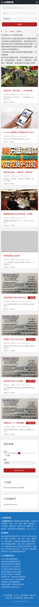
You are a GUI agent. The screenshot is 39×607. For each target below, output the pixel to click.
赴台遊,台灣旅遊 (7, 574)
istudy (15, 218)
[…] (9, 99)
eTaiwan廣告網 (14, 567)
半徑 (5, 451)
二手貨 (16, 579)
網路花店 (32, 595)
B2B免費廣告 (8, 595)
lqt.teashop (17, 259)
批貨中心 (8, 94)
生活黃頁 (18, 572)
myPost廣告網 (6, 559)
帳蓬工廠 (9, 598)
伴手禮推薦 (24, 595)
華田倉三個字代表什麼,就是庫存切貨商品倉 (21, 339)
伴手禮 (19, 577)
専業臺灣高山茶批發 (12, 256)
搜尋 (20, 24)
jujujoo (16, 136)
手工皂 (16, 595)
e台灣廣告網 (8, 2)
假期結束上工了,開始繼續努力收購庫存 (19, 423)
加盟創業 (15, 582)
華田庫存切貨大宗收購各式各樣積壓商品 (20, 381)
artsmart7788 (17, 301)
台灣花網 (20, 584)
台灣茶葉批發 (6, 587)
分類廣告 (17, 564)
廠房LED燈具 (28, 598)
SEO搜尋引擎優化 (7, 569)
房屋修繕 (4, 562)
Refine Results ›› (19, 470)
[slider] (19, 453)
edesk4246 (17, 94)
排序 (5, 459)
